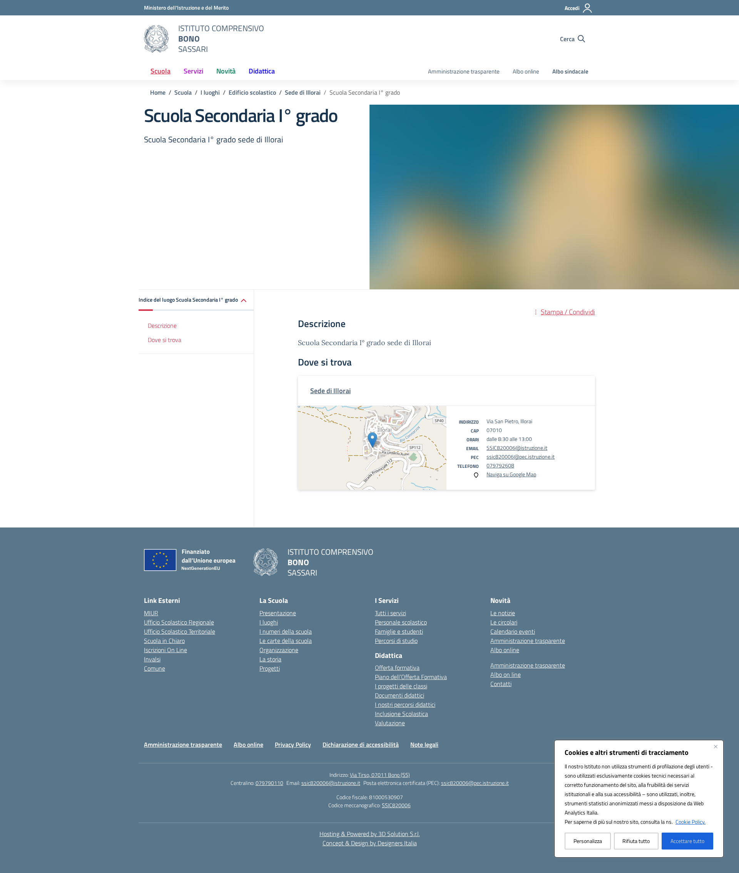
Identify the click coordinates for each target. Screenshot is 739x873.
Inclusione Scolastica (401, 713)
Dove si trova (164, 339)
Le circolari (503, 622)
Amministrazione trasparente (464, 71)
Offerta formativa (397, 667)
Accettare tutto (687, 841)
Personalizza (587, 841)
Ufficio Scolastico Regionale (179, 622)
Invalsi (152, 659)
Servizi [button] (193, 71)
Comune (154, 668)
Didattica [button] (262, 71)
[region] (639, 799)
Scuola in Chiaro (164, 640)
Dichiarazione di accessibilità (361, 744)
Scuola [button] (160, 71)
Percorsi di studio (396, 640)
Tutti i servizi (390, 613)
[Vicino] (715, 746)
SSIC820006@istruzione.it (517, 448)
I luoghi (268, 622)
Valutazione (390, 723)
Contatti (501, 683)
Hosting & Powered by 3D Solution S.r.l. (369, 833)
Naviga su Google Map (511, 474)
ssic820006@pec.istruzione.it (521, 456)
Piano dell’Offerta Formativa (411, 676)
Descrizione (162, 325)
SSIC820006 (396, 805)
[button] (196, 300)
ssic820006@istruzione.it (330, 783)
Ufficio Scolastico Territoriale (179, 631)
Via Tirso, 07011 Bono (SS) (380, 775)
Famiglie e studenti (399, 631)
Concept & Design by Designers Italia (370, 843)
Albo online (526, 71)
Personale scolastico (401, 622)
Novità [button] (226, 71)
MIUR (151, 613)
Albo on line (505, 674)
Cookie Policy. (690, 822)
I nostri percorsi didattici (405, 704)
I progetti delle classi (401, 686)
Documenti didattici (399, 695)
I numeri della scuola (285, 631)
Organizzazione (278, 649)
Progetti (269, 668)
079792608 (500, 465)
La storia (270, 659)
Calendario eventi (512, 631)
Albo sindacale (570, 71)
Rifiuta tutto (636, 841)
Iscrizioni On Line (165, 649)
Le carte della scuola (285, 640)
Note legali (424, 744)
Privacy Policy (293, 744)
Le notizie (502, 613)
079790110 (269, 783)
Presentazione (277, 613)
